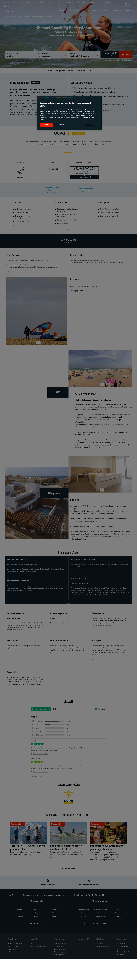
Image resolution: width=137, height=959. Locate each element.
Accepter (46, 125)
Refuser (61, 125)
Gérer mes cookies (90, 125)
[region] (69, 113)
